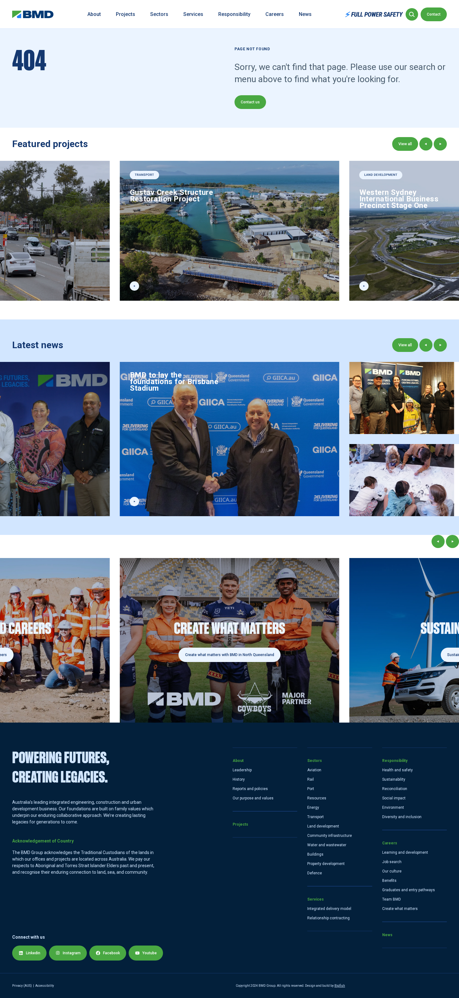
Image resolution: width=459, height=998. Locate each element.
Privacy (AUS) (22, 985)
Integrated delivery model (329, 909)
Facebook (111, 953)
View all (405, 144)
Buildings (315, 854)
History (239, 779)
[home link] (33, 14)
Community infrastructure (329, 835)
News (305, 14)
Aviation (314, 770)
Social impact (394, 798)
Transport (315, 817)
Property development (326, 864)
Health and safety (397, 770)
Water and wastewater (326, 845)
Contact (434, 14)
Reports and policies (250, 789)
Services (193, 14)
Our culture (392, 871)
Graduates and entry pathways (408, 890)
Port (310, 789)
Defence (314, 873)
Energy (313, 807)
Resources (316, 798)
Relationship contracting (328, 918)
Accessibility (44, 985)
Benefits (389, 880)
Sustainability (393, 779)
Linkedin (33, 953)
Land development (323, 826)
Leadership (242, 770)
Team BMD (391, 899)
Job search (392, 862)
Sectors (159, 14)
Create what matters (400, 909)
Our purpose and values (253, 798)
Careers (274, 14)
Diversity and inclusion (402, 817)
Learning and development (405, 852)
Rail (310, 779)
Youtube (149, 953)
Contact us (250, 102)
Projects (125, 14)
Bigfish (339, 985)
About (94, 14)
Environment (393, 807)
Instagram (72, 953)
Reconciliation (394, 789)
